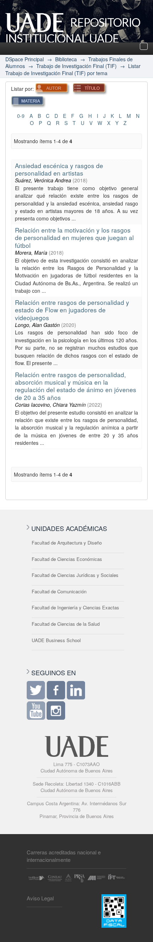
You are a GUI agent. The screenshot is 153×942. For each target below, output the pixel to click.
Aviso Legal (40, 898)
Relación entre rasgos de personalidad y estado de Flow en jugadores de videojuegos (72, 310)
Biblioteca (66, 59)
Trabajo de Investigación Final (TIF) (76, 65)
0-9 (21, 115)
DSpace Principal (24, 59)
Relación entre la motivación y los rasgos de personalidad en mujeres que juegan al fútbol (74, 237)
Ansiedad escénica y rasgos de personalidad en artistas (59, 169)
